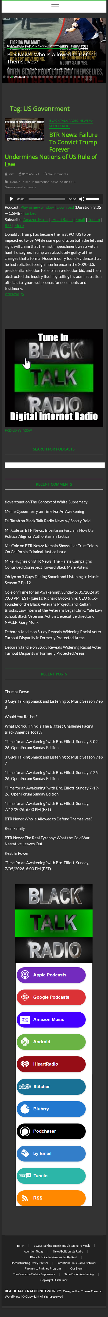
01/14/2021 (30, 174)
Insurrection (41, 182)
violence (30, 187)
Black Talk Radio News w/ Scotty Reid (37, 46)
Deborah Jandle (18, 631)
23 (90, 77)
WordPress (12, 1296)
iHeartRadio (62, 219)
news (54, 182)
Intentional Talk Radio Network (76, 1263)
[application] (54, 199)
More (19, 225)
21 (83, 77)
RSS (8, 225)
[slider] (93, 198)
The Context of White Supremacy (59, 501)
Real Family (15, 828)
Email (80, 219)
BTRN (84, 46)
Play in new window (37, 207)
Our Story (76, 1268)
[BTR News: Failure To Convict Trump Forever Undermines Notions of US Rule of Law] (24, 129)
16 (63, 77)
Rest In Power (17, 853)
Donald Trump (20, 182)
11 (43, 77)
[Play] (11, 199)
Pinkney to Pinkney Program (43, 1268)
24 (86, 79)
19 (75, 77)
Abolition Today (34, 1251)
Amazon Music (35, 219)
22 (86, 77)
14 (55, 77)
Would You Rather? (21, 716)
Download (65, 207)
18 (71, 77)
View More (19, 294)
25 (90, 79)
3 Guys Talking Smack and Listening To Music (62, 1245)
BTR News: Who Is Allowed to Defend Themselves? (48, 818)
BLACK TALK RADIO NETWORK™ (33, 1291)
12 (47, 77)
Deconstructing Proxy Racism (29, 1263)
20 (79, 77)
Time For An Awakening (64, 511)
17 (67, 77)
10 (39, 77)
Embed (30, 213)
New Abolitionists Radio (68, 1251)
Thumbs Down (17, 691)
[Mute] (81, 199)
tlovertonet (15, 501)
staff (14, 68)
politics (65, 182)
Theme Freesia (91, 1291)
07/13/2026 (34, 68)
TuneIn (94, 219)
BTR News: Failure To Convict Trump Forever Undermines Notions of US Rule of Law (51, 149)
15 (59, 77)
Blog (74, 46)
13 (51, 77)
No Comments (62, 68)
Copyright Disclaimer (53, 1280)
